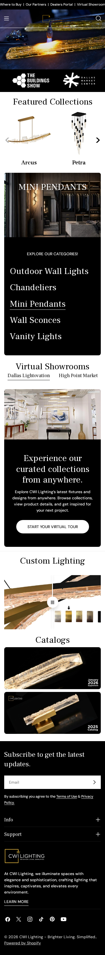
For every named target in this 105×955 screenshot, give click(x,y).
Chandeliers (33, 287)
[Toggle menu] (6, 18)
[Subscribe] (94, 782)
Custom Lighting (52, 561)
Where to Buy (11, 4)
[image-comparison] (53, 602)
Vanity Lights (36, 336)
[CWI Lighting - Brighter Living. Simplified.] (68, 80)
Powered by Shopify (22, 942)
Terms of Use (66, 796)
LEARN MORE (16, 901)
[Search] (98, 18)
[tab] (29, 376)
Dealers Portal (61, 4)
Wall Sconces (35, 320)
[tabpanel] (52, 468)
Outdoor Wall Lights (49, 271)
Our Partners (36, 4)
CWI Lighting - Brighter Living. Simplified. (57, 936)
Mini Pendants (38, 304)
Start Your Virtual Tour (52, 526)
